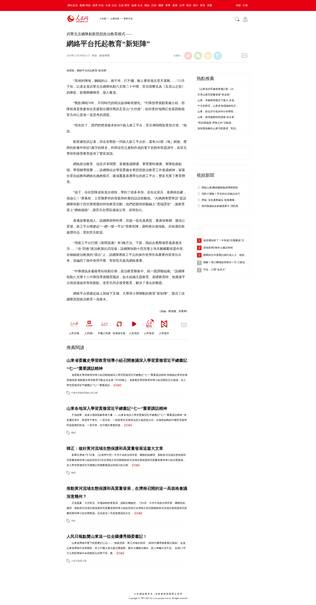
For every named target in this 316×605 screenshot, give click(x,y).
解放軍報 (104, 55)
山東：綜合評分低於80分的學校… (217, 111)
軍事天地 (128, 18)
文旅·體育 (124, 5)
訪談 (154, 5)
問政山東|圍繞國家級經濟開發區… (221, 187)
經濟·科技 (98, 5)
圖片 (195, 5)
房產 (209, 5)
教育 (202, 5)
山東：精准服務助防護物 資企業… (217, 117)
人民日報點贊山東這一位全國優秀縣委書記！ (107, 536)
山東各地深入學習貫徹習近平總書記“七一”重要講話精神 (117, 408)
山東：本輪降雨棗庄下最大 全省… (217, 100)
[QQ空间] (208, 56)
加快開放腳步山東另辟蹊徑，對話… (218, 128)
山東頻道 (114, 18)
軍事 (167, 5)
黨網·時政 (85, 5)
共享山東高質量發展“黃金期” (214, 94)
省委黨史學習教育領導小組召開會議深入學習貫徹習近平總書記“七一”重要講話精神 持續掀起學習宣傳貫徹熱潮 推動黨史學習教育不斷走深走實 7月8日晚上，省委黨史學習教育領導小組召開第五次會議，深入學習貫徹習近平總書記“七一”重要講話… (127, 380)
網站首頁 (72, 5)
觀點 (147, 5)
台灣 (181, 5)
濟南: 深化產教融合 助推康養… (219, 200)
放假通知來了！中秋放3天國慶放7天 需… (226, 240)
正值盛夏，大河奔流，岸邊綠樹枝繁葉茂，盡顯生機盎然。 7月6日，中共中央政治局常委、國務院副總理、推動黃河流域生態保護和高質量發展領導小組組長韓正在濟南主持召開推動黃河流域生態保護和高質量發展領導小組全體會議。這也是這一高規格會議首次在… (127, 508)
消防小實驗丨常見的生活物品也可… (222, 193)
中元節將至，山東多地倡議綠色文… (218, 105)
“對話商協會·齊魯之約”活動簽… (216, 122)
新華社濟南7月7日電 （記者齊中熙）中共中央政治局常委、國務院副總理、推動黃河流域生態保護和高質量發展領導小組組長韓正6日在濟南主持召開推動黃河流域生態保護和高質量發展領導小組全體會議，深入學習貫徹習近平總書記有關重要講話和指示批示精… (126, 460)
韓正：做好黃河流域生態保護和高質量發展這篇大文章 (115, 448)
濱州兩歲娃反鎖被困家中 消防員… (221, 206)
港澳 (174, 5)
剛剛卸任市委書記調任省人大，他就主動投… (229, 255)
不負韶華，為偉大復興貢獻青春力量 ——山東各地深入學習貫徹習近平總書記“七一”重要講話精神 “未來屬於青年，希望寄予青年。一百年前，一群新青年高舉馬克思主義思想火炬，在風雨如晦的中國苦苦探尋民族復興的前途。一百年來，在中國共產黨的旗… (127, 420)
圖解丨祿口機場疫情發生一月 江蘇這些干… (228, 262)
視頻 (188, 5)
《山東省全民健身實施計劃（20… (217, 89)
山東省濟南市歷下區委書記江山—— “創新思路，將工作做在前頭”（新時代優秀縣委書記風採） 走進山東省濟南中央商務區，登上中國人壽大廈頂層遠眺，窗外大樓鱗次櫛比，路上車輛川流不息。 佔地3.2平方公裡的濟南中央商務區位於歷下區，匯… (126, 548)
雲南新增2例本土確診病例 (218, 247)
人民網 (102, 18)
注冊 (245, 5)
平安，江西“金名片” (214, 269)
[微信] (198, 56)
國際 (160, 5)
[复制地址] (218, 56)
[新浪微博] (188, 56)
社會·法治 (111, 5)
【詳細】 (117, 385)
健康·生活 (137, 5)
